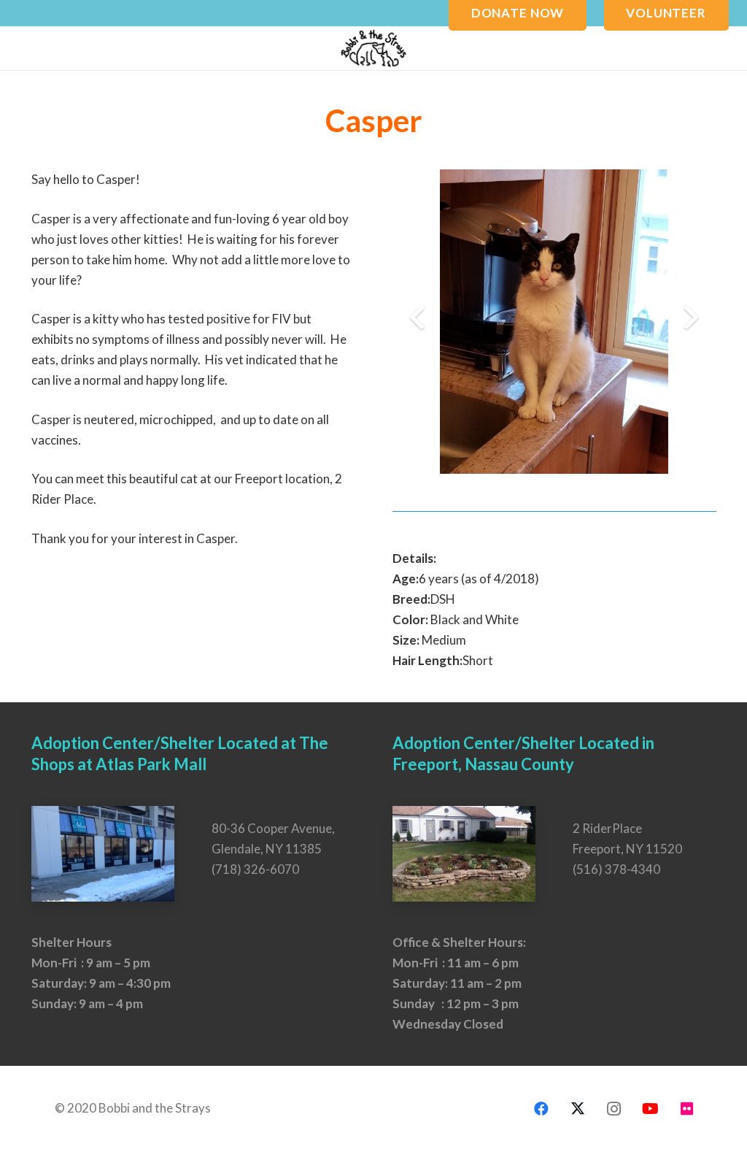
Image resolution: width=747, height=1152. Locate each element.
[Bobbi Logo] (373, 48)
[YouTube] (650, 1109)
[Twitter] (578, 1109)
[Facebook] (541, 1109)
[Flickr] (687, 1109)
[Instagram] (614, 1109)
